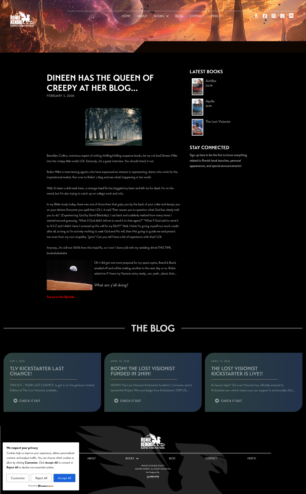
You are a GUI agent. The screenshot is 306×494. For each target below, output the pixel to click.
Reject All (41, 478)
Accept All (64, 478)
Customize (18, 478)
